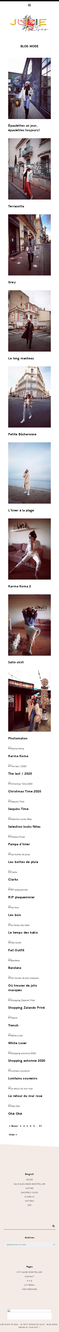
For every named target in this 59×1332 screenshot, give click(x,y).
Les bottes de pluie (23, 862)
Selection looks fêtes (24, 827)
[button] (29, 4)
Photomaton (17, 738)
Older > (13, 1134)
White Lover (17, 1043)
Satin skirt (16, 662)
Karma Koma (18, 756)
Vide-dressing (29, 1289)
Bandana (14, 968)
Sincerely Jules (29, 1192)
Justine (29, 1188)
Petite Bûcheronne (22, 434)
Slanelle (29, 1196)
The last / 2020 (20, 774)
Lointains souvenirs (22, 1078)
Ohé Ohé (15, 1114)
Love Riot (33, 1327)
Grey (12, 282)
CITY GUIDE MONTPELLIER (29, 1272)
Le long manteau (21, 358)
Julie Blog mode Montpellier (29, 1184)
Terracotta (16, 206)
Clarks (13, 879)
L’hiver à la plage (21, 510)
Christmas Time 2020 (24, 791)
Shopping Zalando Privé (26, 1008)
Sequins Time (18, 809)
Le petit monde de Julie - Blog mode (29, 27)
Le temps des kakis (23, 932)
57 (40, 1126)
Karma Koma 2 (19, 586)
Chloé (29, 1179)
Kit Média (29, 1285)
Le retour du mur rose (25, 1096)
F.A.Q (29, 1280)
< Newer (13, 1126)
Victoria (29, 1201)
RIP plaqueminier (21, 897)
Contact (29, 1276)
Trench (13, 1025)
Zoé (29, 1205)
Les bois (14, 915)
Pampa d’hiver (19, 844)
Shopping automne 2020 (26, 1061)
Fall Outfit (16, 950)
